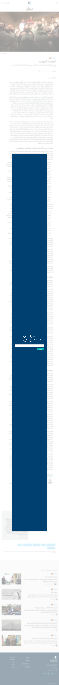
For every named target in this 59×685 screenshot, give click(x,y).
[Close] (13, 155)
